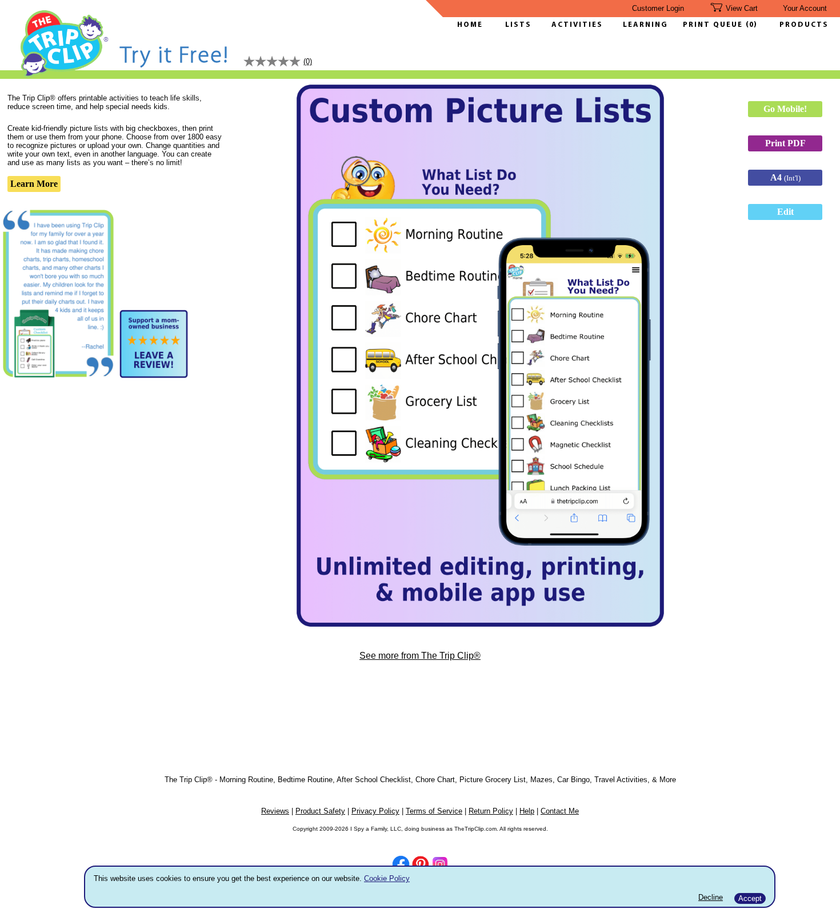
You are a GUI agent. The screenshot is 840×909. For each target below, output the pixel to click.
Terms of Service (434, 811)
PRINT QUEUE (714, 25)
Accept (750, 898)
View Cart (742, 8)
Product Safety (320, 811)
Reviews (275, 811)
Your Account (805, 8)
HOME (470, 25)
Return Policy (491, 811)
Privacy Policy (375, 811)
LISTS (518, 25)
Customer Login (658, 8)
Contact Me (560, 811)
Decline (710, 897)
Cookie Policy (387, 878)
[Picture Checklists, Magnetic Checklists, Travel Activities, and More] (65, 75)
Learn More (34, 184)
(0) (751, 25)
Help (526, 811)
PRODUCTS (804, 25)
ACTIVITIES (577, 25)
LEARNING (642, 25)
